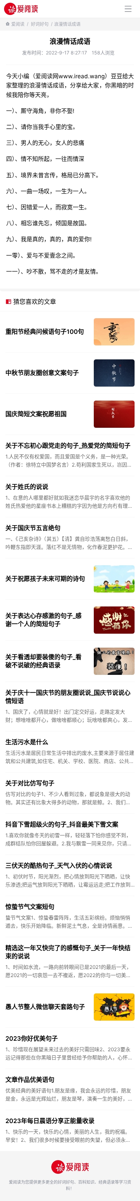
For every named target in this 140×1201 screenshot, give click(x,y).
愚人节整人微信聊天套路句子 (45, 1006)
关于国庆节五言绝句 (32, 528)
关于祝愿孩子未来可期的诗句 (45, 578)
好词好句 (40, 24)
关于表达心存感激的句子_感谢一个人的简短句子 (43, 620)
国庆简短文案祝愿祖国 (36, 414)
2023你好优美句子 (31, 1038)
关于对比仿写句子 (29, 783)
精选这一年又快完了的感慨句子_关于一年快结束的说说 (67, 952)
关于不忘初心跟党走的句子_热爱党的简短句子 (67, 445)
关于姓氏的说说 (26, 486)
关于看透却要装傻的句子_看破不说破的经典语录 (43, 661)
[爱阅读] (21, 9)
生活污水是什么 (26, 742)
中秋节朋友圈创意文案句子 (42, 372)
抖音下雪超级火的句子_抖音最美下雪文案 (61, 824)
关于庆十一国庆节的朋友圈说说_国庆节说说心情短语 (67, 696)
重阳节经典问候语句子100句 (44, 331)
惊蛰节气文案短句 (29, 906)
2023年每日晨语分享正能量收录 (49, 1120)
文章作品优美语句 (29, 1079)
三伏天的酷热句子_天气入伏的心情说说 (58, 865)
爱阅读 (17, 24)
